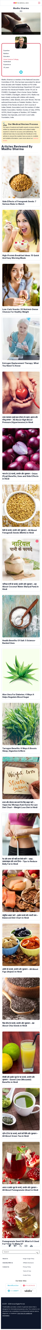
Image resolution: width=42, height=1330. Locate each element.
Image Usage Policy (28, 1258)
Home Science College (10, 59)
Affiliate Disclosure (28, 1263)
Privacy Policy (27, 1267)
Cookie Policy (27, 1275)
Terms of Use (27, 1271)
